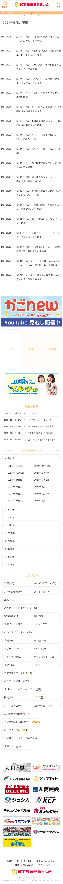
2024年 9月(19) (41, 472)
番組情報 (11, 12)
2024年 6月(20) (15, 486)
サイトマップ (44, 865)
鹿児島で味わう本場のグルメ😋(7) (22, 721)
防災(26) (8, 697)
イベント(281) (41, 648)
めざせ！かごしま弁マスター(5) (20, 607)
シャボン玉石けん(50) (45, 583)
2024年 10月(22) (16, 472)
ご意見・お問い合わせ (23, 865)
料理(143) (9, 583)
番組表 (4, 6)
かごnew (22, 12)
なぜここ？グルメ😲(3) (16, 729)
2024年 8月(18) (15, 479)
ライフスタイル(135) (44, 656)
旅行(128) (39, 615)
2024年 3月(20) (41, 493)
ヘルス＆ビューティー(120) (18, 632)
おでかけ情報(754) (13, 591)
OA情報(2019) (11, 615)
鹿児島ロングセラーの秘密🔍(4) (20, 738)
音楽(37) (8, 640)
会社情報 (27, 860)
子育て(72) (9, 664)
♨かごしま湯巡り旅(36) (16, 681)
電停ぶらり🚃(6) (12, 746)
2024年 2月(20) (15, 500)
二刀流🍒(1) (40, 697)
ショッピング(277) (13, 656)
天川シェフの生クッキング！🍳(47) (22, 689)
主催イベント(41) (13, 624)
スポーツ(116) (11, 648)
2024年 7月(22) (41, 479)
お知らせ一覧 (13, 860)
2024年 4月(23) (15, 493)
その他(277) (40, 640)
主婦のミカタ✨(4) (43, 705)
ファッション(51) (43, 591)
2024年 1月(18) (41, 500)
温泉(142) (9, 599)
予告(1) (37, 664)
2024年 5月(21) (41, 486)
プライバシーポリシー (46, 860)
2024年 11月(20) (42, 465)
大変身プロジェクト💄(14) (18, 672)
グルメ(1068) (40, 624)
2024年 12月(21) (16, 465)
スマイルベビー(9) (13, 705)
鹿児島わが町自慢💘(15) (17, 713)
